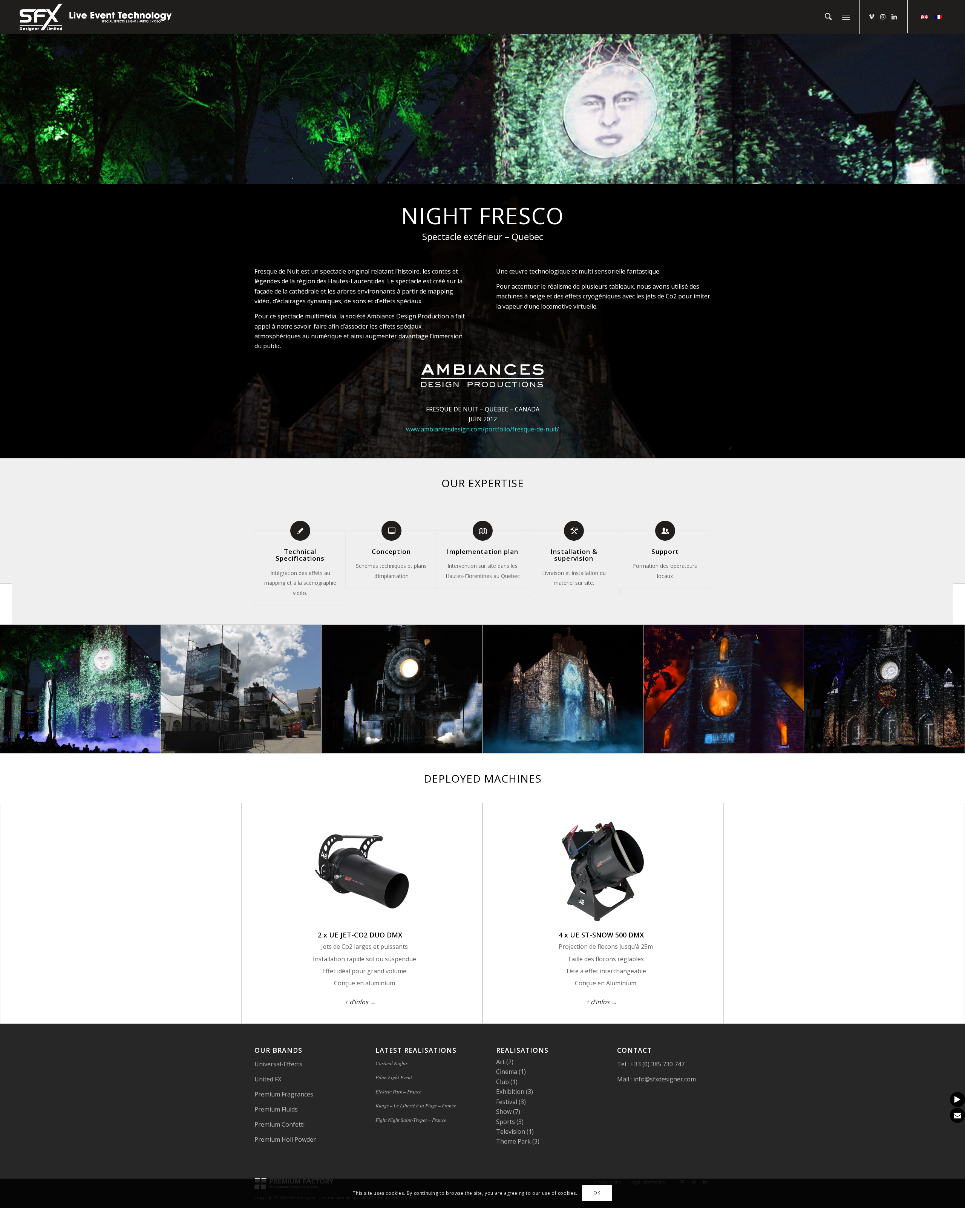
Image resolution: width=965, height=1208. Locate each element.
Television (510, 1131)
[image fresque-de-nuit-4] (402, 689)
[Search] (828, 17)
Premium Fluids (276, 1109)
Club (502, 1082)
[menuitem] (828, 17)
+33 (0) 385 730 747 (657, 1064)
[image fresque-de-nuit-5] (241, 689)
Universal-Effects (278, 1064)
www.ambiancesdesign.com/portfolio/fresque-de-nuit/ (482, 429)
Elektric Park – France (398, 1091)
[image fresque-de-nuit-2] (723, 689)
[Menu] (846, 17)
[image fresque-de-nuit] (80, 689)
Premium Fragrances (283, 1094)
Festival (506, 1102)
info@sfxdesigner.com (664, 1079)
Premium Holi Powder (285, 1139)
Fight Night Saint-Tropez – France (410, 1119)
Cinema (506, 1071)
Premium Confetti (279, 1124)
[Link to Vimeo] (871, 16)
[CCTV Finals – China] (959, 604)
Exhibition (510, 1091)
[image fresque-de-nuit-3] (562, 689)
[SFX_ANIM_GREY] (96, 17)
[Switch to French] (938, 16)
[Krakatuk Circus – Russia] (6, 604)
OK (596, 1193)
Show (504, 1111)
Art (500, 1062)
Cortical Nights (391, 1063)
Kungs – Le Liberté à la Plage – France (415, 1105)
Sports (505, 1122)
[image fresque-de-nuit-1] (884, 689)
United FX (267, 1079)
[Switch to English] (924, 16)
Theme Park (513, 1141)
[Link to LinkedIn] (894, 16)
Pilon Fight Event (393, 1077)
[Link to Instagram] (882, 16)
